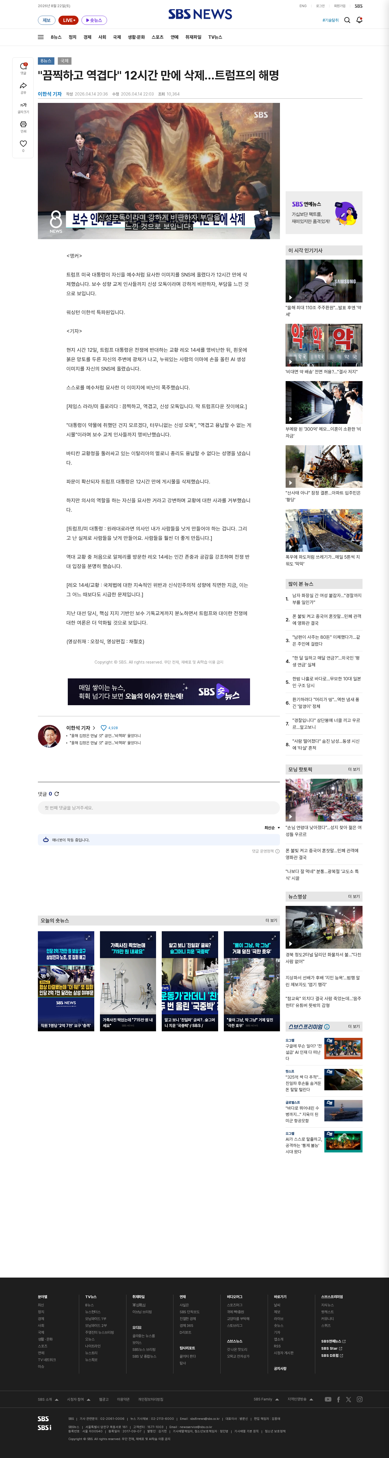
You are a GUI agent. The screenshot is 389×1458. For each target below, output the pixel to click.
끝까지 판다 (188, 1356)
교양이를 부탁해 (238, 1319)
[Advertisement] (158, 884)
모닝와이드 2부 (96, 1325)
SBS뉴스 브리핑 (143, 1349)
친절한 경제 (188, 1319)
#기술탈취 (331, 20)
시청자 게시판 (283, 1353)
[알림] (359, 20)
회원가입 (339, 6)
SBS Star (329, 1348)
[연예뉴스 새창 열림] (324, 212)
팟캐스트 (327, 1312)
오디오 (137, 1326)
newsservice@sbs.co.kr (196, 1427)
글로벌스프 (293, 1103)
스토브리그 (234, 1325)
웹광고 (103, 1399)
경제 (87, 37)
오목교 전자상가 (238, 1356)
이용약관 (123, 1399)
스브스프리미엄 (332, 1295)
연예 (175, 37)
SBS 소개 (48, 1400)
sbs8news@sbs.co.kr (205, 1419)
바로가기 (280, 1295)
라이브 (278, 1319)
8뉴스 (56, 37)
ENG (303, 6)
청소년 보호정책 (275, 1431)
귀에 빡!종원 (235, 1312)
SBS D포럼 (330, 1355)
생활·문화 (136, 37)
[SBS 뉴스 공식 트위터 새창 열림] (348, 1399)
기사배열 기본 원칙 (246, 1431)
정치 (73, 37)
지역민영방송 (300, 1400)
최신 (41, 1305)
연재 (183, 1295)
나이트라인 (93, 1346)
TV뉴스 (215, 37)
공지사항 (280, 1369)
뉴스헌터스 (93, 1312)
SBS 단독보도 (190, 1312)
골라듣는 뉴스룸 (143, 1336)
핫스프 (290, 1071)
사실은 (184, 1305)
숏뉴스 (278, 1325)
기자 (277, 1332)
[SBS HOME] (358, 6)
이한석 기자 (78, 728)
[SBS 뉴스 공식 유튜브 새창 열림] (328, 1399)
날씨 (277, 1305)
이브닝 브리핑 (142, 1312)
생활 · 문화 (45, 1339)
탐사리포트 (187, 1346)
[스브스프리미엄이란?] (328, 1027)
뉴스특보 (91, 1360)
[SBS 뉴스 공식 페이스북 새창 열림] (338, 1399)
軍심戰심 (139, 1305)
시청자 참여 (79, 1400)
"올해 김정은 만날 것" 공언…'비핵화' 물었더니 (105, 735)
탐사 (183, 1363)
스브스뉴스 (234, 1339)
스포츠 (158, 37)
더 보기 (270, 919)
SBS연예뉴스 (331, 1340)
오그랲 (290, 1040)
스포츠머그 (234, 1305)
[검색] (347, 20)
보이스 (137, 1343)
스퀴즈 (326, 1325)
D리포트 (185, 1332)
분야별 (42, 1295)
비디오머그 (234, 1295)
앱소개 (278, 1339)
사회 (102, 37)
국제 (117, 37)
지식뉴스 (327, 1305)
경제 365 (186, 1325)
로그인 (320, 6)
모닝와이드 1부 (95, 1319)
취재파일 (193, 37)
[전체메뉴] (40, 37)
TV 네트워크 (47, 1360)
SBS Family (266, 1400)
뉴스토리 (91, 1353)
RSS (277, 1346)
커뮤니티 (327, 1319)
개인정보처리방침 (150, 1399)
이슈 (41, 1367)
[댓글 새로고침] (57, 794)
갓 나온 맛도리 (237, 1349)
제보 (277, 1312)
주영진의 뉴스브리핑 (99, 1332)
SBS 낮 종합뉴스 (144, 1356)
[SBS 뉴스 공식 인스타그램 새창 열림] (359, 1399)
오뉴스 (90, 1339)
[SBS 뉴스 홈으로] (200, 14)
